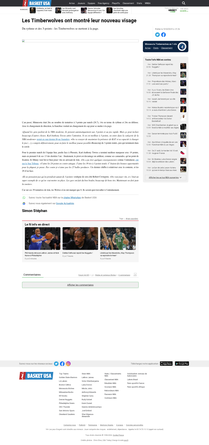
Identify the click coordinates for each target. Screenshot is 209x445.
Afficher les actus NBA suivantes (164, 177)
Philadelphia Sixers (67, 403)
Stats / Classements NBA (112, 375)
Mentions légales (106, 425)
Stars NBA (86, 374)
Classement (166, 48)
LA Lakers (63, 381)
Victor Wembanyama (90, 381)
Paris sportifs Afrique (136, 387)
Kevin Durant (87, 403)
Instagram (68, 363)
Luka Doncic (87, 385)
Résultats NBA (110, 383)
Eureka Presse (118, 435)
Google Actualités (65, 203)
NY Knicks (63, 396)
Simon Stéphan (34, 211)
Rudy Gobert (87, 399)
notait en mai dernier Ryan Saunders (53, 139)
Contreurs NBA (110, 398)
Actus (148, 48)
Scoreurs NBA (110, 387)
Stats (156, 48)
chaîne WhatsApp (72, 197)
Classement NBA (111, 379)
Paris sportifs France (135, 383)
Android (182, 364)
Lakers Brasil (132, 379)
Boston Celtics (65, 385)
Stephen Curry (87, 396)
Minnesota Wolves (66, 388)
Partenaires (92, 425)
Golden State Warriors (68, 377)
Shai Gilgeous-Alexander (88, 415)
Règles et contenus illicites (105, 275)
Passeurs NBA (110, 394)
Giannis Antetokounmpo (92, 407)
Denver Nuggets (65, 399)
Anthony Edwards (89, 392)
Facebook (163, 34)
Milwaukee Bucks (66, 392)
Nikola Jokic (87, 388)
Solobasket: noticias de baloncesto (137, 375)
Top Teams (64, 374)
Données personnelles (134, 425)
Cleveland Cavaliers (67, 414)
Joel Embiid (87, 411)
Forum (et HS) (83, 275)
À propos (119, 425)
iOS (167, 364)
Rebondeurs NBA (111, 391)
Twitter (157, 34)
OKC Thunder (64, 407)
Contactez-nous (70, 425)
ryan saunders (132, 219)
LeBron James (88, 377)
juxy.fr (126, 440)
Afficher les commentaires (80, 285)
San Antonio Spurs (67, 411)
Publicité (82, 425)
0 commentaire (124, 275)
